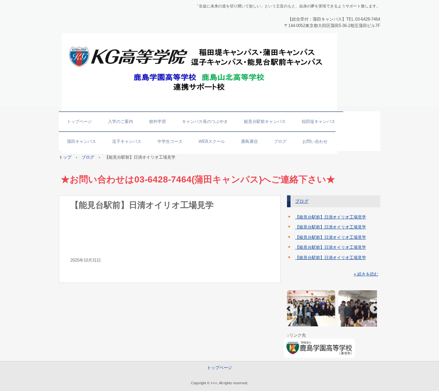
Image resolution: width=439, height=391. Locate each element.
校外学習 (157, 121)
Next (375, 308)
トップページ (79, 121)
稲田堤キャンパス (318, 121)
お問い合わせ (314, 141)
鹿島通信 (249, 141)
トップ (65, 157)
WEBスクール (212, 141)
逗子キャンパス (126, 141)
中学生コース (170, 141)
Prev (289, 308)
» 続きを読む (366, 274)
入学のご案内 (120, 121)
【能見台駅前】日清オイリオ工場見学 (330, 217)
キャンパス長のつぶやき (205, 121)
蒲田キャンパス (81, 141)
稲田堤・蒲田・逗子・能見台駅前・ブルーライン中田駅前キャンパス (103, 36)
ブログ (280, 141)
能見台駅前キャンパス (265, 121)
